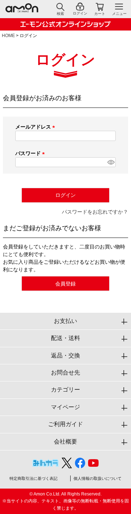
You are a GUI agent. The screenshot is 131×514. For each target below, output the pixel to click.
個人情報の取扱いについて (98, 478)
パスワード (31, 153)
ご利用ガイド (65, 424)
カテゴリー (65, 389)
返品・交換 (65, 355)
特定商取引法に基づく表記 (33, 478)
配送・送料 (65, 338)
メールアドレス (36, 127)
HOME (8, 35)
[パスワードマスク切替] (110, 162)
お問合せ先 (65, 372)
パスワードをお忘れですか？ (95, 212)
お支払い (65, 321)
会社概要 (65, 441)
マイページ (65, 407)
